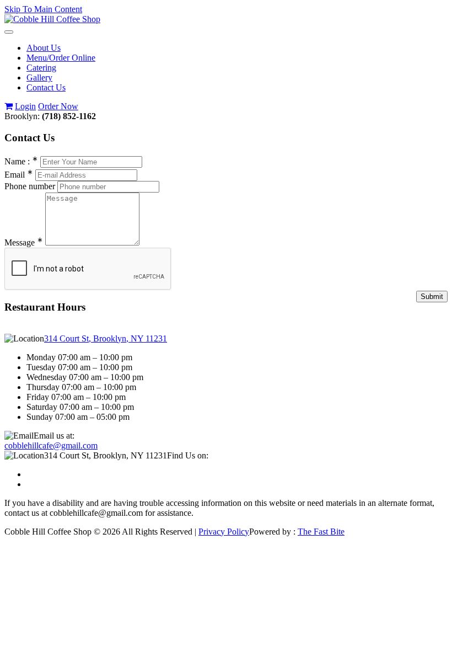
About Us (43, 47)
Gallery (39, 77)
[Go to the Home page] (52, 19)
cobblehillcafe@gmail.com (51, 445)
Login (25, 106)
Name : (21, 161)
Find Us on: (187, 455)
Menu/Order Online (60, 57)
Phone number (29, 186)
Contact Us (46, 87)
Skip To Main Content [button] (43, 9)
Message (23, 242)
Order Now (58, 106)
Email (18, 174)
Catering (41, 67)
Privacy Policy (223, 531)
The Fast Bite (321, 531)
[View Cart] (8, 106)
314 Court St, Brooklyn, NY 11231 (105, 338)
